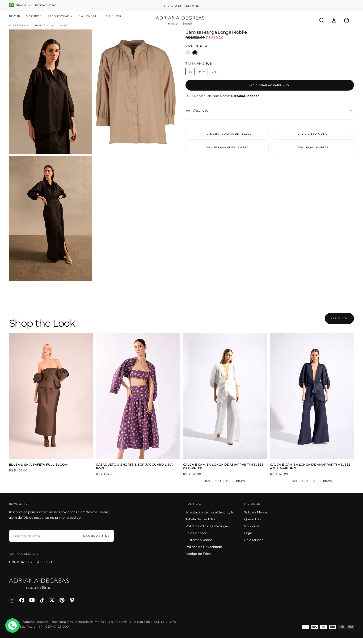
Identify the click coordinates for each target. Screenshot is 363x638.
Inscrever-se (96, 536)
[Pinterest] (62, 600)
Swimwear (88, 16)
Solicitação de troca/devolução (209, 512)
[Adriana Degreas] (39, 583)
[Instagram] (12, 600)
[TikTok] (42, 600)
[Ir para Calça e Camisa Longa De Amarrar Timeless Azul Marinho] (312, 396)
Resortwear (58, 16)
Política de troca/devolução (207, 526)
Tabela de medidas (200, 519)
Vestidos (34, 16)
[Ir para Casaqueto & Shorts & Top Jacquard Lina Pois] (138, 396)
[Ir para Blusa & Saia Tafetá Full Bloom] (51, 396)
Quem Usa (252, 519)
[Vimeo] (72, 600)
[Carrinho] (347, 20)
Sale (63, 25)
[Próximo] (353, 319)
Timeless (113, 16)
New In (14, 16)
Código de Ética (198, 554)
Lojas (248, 533)
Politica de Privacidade (203, 547)
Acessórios (19, 25)
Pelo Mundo (254, 540)
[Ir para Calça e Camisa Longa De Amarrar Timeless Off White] (225, 396)
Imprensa (252, 526)
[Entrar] (334, 20)
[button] (322, 20)
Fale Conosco (196, 533)
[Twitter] (52, 600)
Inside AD (43, 25)
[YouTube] (32, 600)
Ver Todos (339, 318)
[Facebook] (22, 600)
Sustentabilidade (198, 540)
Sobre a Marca (255, 512)
